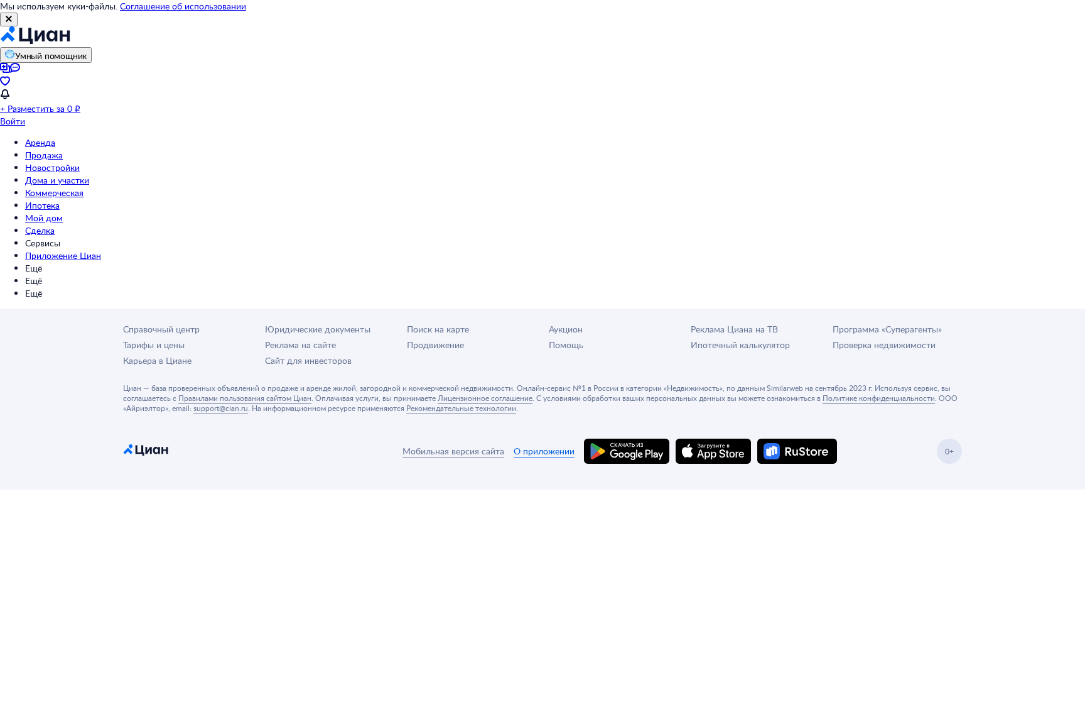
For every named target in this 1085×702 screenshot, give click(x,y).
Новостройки (52, 167)
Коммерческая (54, 193)
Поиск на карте (438, 329)
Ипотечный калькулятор (740, 345)
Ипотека (42, 205)
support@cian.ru (220, 408)
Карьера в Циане (157, 360)
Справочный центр (161, 329)
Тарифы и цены (154, 345)
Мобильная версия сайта (453, 451)
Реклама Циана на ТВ (734, 329)
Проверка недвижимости (884, 345)
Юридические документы (317, 329)
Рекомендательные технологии (461, 408)
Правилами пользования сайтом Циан (244, 398)
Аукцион (566, 329)
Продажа (44, 155)
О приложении (544, 451)
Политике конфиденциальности (879, 398)
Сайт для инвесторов (308, 360)
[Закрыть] (9, 19)
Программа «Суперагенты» (887, 329)
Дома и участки (57, 180)
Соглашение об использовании (183, 6)
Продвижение (435, 345)
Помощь (566, 345)
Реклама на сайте (300, 345)
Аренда (40, 142)
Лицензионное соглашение (485, 398)
